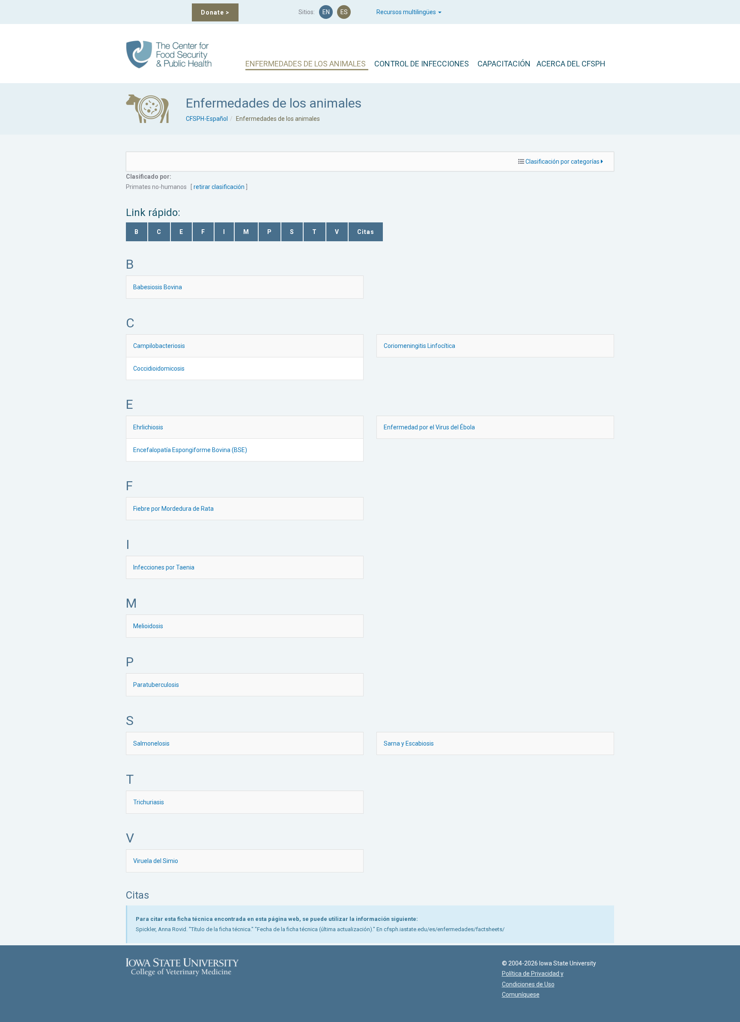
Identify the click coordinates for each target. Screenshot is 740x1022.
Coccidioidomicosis (159, 368)
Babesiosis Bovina (157, 287)
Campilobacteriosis (159, 345)
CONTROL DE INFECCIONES (421, 63)
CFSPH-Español (207, 118)
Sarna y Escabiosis (409, 743)
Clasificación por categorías (563, 161)
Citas (365, 231)
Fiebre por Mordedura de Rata (173, 508)
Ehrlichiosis (148, 427)
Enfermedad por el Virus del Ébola (429, 427)
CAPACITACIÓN (504, 63)
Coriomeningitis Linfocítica (419, 345)
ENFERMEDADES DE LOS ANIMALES (305, 63)
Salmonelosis (151, 743)
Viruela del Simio (155, 860)
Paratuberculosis (156, 684)
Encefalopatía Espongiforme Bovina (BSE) (190, 450)
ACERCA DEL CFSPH (571, 63)
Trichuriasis (148, 802)
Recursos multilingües (406, 12)
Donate (215, 12)
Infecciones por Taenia (163, 567)
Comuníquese (521, 994)
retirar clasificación (219, 186)
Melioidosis (148, 626)
